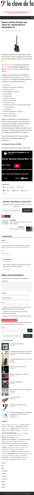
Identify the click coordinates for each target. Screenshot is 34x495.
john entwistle (16, 447)
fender (3, 441)
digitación (4, 435)
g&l (23, 441)
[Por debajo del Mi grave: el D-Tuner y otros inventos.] (5, 361)
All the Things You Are (15, 424)
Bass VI (4, 67)
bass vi (7, 216)
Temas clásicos (23, 455)
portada (22, 453)
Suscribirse (27, 210)
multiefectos (14, 451)
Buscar (3, 327)
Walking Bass (13, 459)
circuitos (12, 430)
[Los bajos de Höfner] (5, 399)
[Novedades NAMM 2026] (5, 384)
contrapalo (17, 430)
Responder (6, 253)
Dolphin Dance (9, 435)
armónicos (8, 428)
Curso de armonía (9, 433)
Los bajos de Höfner (15, 397)
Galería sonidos (6, 443)
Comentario (5, 281)
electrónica (16, 437)
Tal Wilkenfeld (17, 455)
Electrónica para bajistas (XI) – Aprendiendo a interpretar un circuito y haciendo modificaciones (21, 414)
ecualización (16, 435)
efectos (21, 435)
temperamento (5, 457)
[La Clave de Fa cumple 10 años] (5, 407)
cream (22, 430)
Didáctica (4, 473)
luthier (26, 447)
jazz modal (10, 447)
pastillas (18, 453)
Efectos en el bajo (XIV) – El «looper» (19, 374)
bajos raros (14, 429)
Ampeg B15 (27, 424)
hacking (20, 443)
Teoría (10, 457)
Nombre (4, 293)
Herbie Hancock (5, 445)
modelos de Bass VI (13, 69)
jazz (28, 445)
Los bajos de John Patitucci (17, 344)
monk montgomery (6, 451)
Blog (3, 468)
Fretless (20, 441)
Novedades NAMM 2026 (16, 382)
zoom (24, 459)
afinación (8, 424)
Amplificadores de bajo (22, 426)
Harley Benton (25, 443)
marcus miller (12, 449)
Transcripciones (17, 457)
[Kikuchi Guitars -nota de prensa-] (5, 369)
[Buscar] (29, 330)
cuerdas (25, 430)
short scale (4, 455)
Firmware (15, 441)
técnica (23, 457)
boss (27, 428)
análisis (3, 428)
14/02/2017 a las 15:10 (6, 242)
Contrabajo (4, 471)
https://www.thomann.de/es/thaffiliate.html (16, 247)
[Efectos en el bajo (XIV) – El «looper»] (5, 377)
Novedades (4, 453)
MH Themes (27, 493)
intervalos (16, 445)
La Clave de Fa (17, 31)
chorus (7, 430)
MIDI (17, 449)
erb (18, 439)
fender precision (9, 441)
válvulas (3, 459)
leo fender (22, 447)
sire (8, 455)
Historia (4, 484)
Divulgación (5, 476)
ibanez (11, 445)
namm (20, 451)
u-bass (27, 457)
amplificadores (11, 426)
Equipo (3, 481)
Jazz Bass (4, 447)
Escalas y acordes (25, 439)
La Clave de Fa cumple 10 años (18, 404)
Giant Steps (14, 443)
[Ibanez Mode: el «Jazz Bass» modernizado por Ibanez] (5, 392)
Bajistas (4, 463)
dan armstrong (20, 433)
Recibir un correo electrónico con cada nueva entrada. (17, 316)
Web (3, 302)
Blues (24, 428)
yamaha (19, 459)
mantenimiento (5, 449)
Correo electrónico (6, 298)
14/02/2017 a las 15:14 (7, 261)
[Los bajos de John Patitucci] (5, 346)
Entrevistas (4, 479)
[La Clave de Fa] (17, 7)
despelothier (26, 433)
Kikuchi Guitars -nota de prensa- (18, 366)
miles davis (21, 449)
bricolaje (4, 430)
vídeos (7, 459)
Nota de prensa (25, 451)
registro (30, 453)
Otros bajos (11, 453)
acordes (3, 424)
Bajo (3, 465)
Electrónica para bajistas (9, 439)
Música (3, 487)
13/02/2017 (6, 31)
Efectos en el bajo (8, 437)
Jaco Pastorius (22, 445)
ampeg (22, 424)
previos (26, 453)
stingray (11, 455)
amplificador (4, 426)
